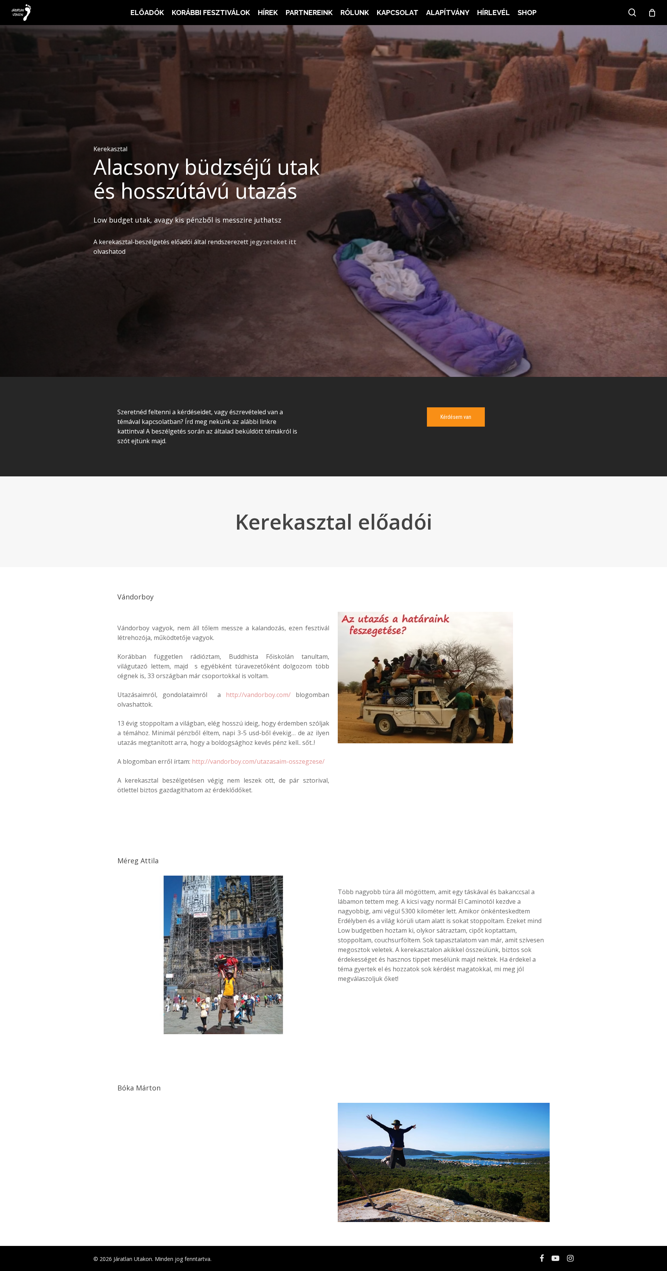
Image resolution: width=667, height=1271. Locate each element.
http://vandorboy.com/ (258, 694)
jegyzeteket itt (273, 242)
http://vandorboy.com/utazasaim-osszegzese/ (258, 761)
